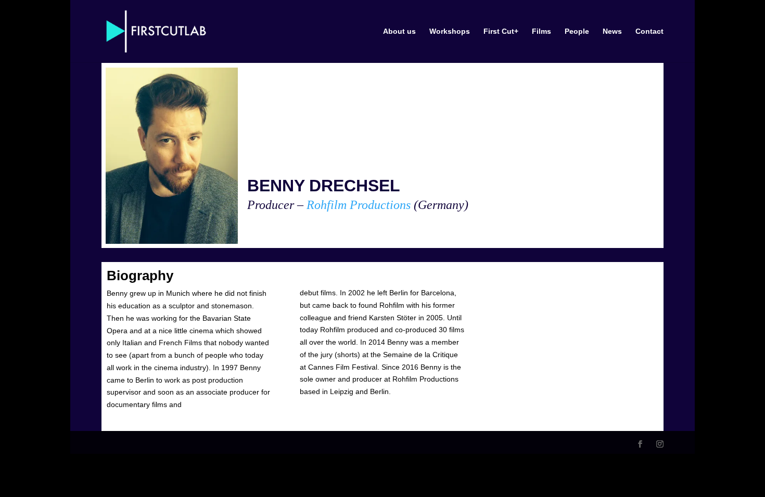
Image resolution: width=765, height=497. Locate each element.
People (577, 31)
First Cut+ (500, 31)
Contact (649, 31)
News (612, 31)
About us (399, 31)
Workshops (449, 31)
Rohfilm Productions (359, 205)
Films (541, 31)
